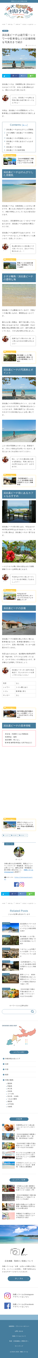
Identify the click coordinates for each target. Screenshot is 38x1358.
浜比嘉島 (14, 835)
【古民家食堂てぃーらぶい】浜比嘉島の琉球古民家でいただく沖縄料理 (28, 965)
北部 (6, 1064)
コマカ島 (10, 1094)
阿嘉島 (9, 1086)
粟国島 (9, 1083)
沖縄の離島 (9, 1080)
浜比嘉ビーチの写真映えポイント (19, 138)
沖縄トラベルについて (19, 1336)
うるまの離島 (12, 1099)
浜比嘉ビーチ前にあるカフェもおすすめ (19, 142)
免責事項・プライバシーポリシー (19, 1326)
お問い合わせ (19, 1331)
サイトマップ (19, 1346)
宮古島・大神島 (13, 1096)
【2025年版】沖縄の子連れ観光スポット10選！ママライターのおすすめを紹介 (27, 992)
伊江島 (9, 1088)
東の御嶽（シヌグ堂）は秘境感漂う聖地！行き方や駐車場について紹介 (28, 940)
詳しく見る (19, 1278)
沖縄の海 (5, 30)
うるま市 (6, 835)
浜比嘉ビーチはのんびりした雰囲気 (19, 129)
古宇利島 (10, 1104)
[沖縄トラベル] (18, 17)
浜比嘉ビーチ (23, 835)
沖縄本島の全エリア (12, 1059)
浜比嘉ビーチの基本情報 (15, 150)
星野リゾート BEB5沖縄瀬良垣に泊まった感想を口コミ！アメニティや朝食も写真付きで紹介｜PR (28, 979)
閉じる (25, 125)
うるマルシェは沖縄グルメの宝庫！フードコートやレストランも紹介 (28, 952)
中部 (6, 1069)
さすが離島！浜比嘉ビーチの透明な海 (19, 134)
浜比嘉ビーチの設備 (14, 147)
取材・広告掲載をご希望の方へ (19, 1341)
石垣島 (9, 1091)
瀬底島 (9, 1101)
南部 (6, 1074)
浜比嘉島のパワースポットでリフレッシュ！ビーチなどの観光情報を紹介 (28, 927)
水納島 (9, 1106)
